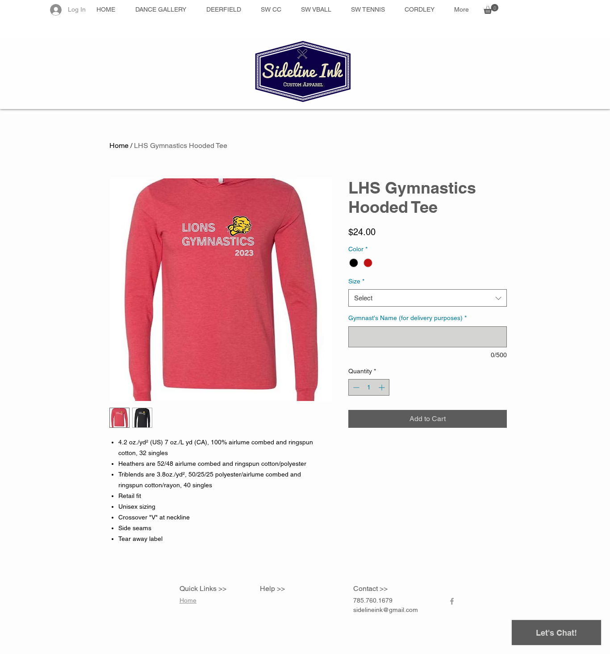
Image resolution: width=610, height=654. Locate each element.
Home (119, 145)
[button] (491, 9)
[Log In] (55, 9)
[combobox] (427, 298)
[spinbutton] (369, 387)
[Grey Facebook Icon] (451, 601)
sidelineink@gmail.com (385, 609)
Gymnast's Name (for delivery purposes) (407, 317)
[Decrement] (355, 387)
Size (356, 281)
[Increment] (382, 387)
